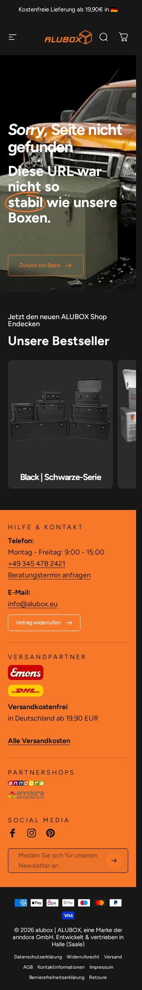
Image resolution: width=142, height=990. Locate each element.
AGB (28, 967)
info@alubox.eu (33, 604)
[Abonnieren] (114, 861)
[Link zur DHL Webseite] (25, 691)
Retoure (98, 977)
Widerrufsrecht (83, 957)
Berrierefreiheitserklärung (56, 977)
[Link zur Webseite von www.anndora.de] (26, 783)
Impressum (101, 967)
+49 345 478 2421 (36, 563)
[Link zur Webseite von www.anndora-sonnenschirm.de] (26, 794)
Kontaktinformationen (61, 967)
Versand (113, 957)
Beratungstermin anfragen (49, 575)
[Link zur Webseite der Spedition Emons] (25, 672)
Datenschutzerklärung (38, 957)
